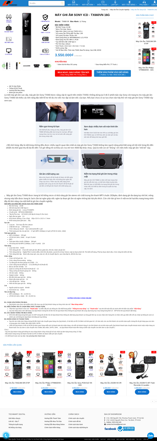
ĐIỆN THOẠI (102, 5)
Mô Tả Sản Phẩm (15, 86)
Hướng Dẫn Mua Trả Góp (53, 421)
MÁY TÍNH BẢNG (129, 5)
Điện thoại (111, 439)
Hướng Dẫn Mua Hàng (17, 90)
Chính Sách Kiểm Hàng (52, 427)
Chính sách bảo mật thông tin (78, 427)
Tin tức (139, 439)
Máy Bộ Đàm (130, 439)
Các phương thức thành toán (35, 336)
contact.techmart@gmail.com (116, 424)
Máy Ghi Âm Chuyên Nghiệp (119, 10)
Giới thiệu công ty (14, 418)
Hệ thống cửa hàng (15, 427)
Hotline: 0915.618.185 (113, 422)
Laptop (103, 439)
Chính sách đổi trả (74, 421)
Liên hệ (145, 439)
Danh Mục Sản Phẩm (91, 439)
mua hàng (17, 392)
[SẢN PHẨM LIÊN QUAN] (12, 343)
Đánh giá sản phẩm (15, 92)
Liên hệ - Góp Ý (14, 421)
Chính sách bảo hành (75, 424)
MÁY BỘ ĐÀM (88, 5)
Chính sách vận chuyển (76, 418)
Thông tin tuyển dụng (16, 424)
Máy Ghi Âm (120, 439)
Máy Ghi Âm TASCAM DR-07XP (17, 383)
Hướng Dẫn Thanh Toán (53, 418)
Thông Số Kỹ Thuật (15, 88)
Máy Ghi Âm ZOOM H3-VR (110, 383)
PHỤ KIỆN (143, 5)
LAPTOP (114, 5)
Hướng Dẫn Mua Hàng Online (55, 424)
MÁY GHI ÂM (73, 5)
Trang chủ (104, 10)
